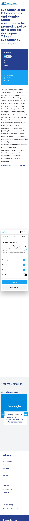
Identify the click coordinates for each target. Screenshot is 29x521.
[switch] (25, 265)
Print (8, 78)
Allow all (14, 282)
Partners (6, 475)
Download (10, 75)
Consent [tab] (5, 236)
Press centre (7, 489)
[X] (16, 165)
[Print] (21, 165)
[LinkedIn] (18, 165)
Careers (6, 486)
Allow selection (14, 287)
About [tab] (24, 236)
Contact (6, 493)
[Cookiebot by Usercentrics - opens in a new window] (20, 232)
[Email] (24, 165)
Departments (8, 465)
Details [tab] (15, 236)
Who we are (7, 461)
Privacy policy (8, 505)
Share (8, 80)
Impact (5, 472)
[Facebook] (13, 165)
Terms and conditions (11, 508)
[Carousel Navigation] (14, 414)
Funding (6, 468)
